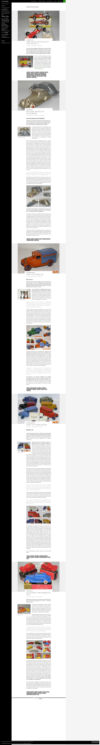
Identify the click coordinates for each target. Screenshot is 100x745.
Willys (9, 37)
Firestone (36, 73)
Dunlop (28, 73)
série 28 (49, 557)
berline (5, 9)
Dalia (2, 14)
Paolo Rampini (6, 28)
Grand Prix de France (42, 73)
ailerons (28, 72)
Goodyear (35, 693)
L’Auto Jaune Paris (33, 1)
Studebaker (36, 240)
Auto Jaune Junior (49, 1)
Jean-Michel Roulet (5, 20)
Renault (3, 30)
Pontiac (44, 693)
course (47, 72)
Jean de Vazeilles (4, 21)
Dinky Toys (33, 272)
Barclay (9, 7)
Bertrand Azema (4, 10)
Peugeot (3, 29)
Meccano (38, 389)
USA (32, 109)
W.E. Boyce (28, 390)
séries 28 (43, 389)
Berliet (3, 9)
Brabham (32, 72)
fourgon (3, 19)
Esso (2, 18)
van (46, 389)
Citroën (5, 13)
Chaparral (37, 72)
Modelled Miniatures (43, 557)
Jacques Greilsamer (6, 19)
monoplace (6, 26)
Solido (6, 32)
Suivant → (41, 698)
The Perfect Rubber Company (31, 694)
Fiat (5, 18)
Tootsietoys (3, 35)
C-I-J (8, 10)
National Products (30, 240)
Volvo (7, 37)
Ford (7, 18)
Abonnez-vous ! (60, 1)
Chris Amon (42, 72)
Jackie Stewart (43, 74)
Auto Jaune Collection (41, 1)
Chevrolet (8, 11)
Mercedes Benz (4, 24)
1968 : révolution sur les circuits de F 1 (37, 43)
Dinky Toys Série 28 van (36, 425)
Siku (2, 32)
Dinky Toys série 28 (34, 274)
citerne (3, 13)
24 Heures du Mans (4, 7)
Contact (55, 1)
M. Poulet (34, 389)
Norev (3, 28)
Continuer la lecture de (39, 68)
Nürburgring (34, 77)
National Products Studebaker (35, 112)
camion (3, 11)
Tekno (6, 34)
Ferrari (32, 73)
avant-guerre (28, 109)
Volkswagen (4, 37)
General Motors (29, 693)
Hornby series (29, 389)
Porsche (6, 29)
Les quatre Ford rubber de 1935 (38, 594)
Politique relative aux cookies (27, 743)
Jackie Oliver (38, 74)
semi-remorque (7, 30)
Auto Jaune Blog (5, 1)
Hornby (33, 557)
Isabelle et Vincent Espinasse (37, 45)
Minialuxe (7, 25)
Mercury (3, 25)
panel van (40, 693)
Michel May (29, 77)
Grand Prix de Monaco (30, 74)
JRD (8, 21)
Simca (4, 32)
